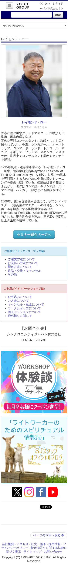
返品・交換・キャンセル (24, 270)
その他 (12, 274)
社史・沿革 (38, 544)
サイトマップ (32, 551)
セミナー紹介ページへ (34, 234)
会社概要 (8, 544)
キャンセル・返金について (26, 304)
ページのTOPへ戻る (47, 535)
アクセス (22, 544)
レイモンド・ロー (34, 122)
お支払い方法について (23, 263)
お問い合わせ (53, 551)
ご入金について (18, 300)
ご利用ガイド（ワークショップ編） (25, 288)
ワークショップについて (24, 308)
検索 (58, 15)
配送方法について (20, 266)
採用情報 (55, 544)
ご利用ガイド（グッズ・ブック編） (25, 251)
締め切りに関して (20, 315)
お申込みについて (20, 296)
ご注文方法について (21, 259)
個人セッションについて (24, 312)
